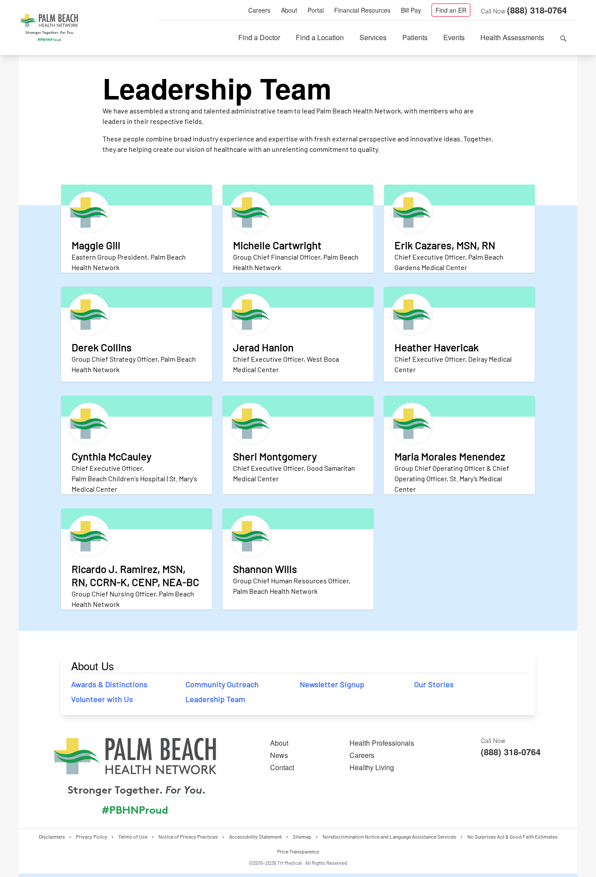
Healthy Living (371, 767)
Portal (316, 10)
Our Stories (434, 684)
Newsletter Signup (332, 684)
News (279, 755)
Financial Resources (362, 10)
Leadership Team (215, 699)
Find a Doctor (259, 37)
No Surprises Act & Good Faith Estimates (512, 836)
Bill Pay (411, 10)
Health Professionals (381, 743)
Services (373, 37)
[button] (563, 37)
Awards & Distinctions (109, 684)
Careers (259, 10)
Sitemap (302, 836)
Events (454, 37)
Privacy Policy (91, 836)
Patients (415, 37)
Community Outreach (222, 684)
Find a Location (320, 37)
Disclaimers (52, 836)
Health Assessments (512, 37)
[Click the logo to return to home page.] (49, 28)
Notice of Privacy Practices (188, 836)
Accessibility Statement (255, 836)
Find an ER (450, 10)
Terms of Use (132, 836)
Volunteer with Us (102, 699)
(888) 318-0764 (537, 9)
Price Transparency (298, 851)
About (289, 10)
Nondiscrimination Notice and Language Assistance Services (389, 836)
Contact (282, 767)
